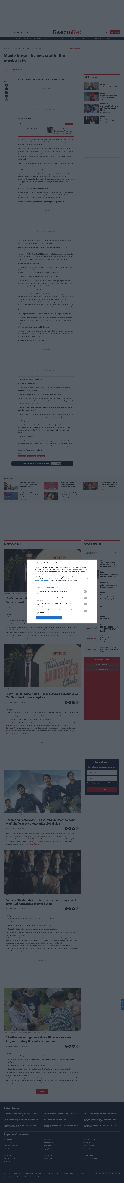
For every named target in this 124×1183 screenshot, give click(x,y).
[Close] (93, 563)
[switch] (84, 591)
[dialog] (62, 591)
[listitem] (62, 588)
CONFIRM (49, 618)
